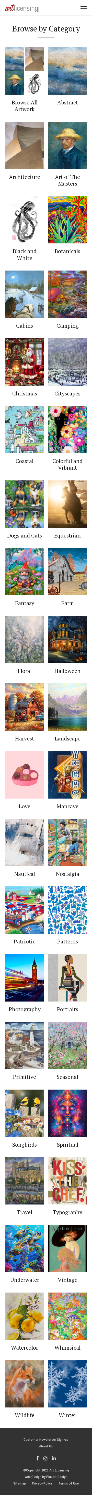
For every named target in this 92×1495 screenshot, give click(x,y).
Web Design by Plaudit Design (46, 1477)
